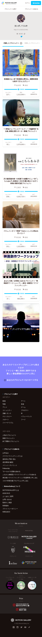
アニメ (5, 407)
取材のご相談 (7, 502)
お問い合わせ (7, 499)
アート (23, 401)
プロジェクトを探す (11, 9)
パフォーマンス (26, 416)
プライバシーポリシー (10, 509)
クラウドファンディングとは (12, 456)
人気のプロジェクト (9, 435)
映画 (4, 401)
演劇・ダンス (7, 413)
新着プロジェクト (9, 438)
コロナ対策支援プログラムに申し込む (16, 481)
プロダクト (25, 410)
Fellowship (6, 468)
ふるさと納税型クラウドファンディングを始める (19, 474)
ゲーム (23, 407)
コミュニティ (7, 410)
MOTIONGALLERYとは (11, 490)
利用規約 (6, 505)
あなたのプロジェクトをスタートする (22, 379)
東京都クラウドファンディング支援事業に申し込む (20, 477)
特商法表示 (6, 512)
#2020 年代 (6, 493)
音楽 (22, 404)
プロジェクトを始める (31, 9)
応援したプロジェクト (12, 43)
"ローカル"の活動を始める (11, 471)
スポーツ (6, 419)
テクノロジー (7, 416)
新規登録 (37, 3)
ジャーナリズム (8, 422)
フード (23, 419)
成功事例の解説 (8, 462)
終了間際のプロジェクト (11, 441)
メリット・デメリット (10, 465)
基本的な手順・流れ (9, 459)
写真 (4, 404)
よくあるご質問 (8, 496)
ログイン (27, 3)
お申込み (6, 453)
